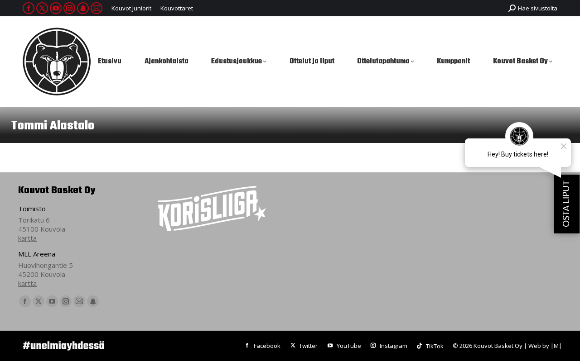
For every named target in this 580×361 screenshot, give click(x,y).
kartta (27, 237)
